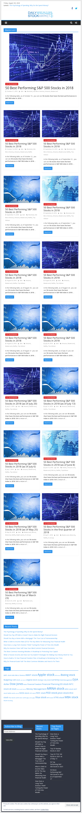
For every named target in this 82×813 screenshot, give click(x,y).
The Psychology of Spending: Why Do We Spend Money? (28, 5)
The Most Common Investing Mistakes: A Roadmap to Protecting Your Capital (31, 651)
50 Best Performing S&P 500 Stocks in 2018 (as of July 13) (59, 402)
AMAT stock (31, 675)
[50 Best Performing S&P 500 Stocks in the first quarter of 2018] (60, 494)
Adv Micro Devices (38, 91)
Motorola (8, 535)
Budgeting (8, 680)
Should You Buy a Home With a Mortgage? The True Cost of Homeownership (30, 638)
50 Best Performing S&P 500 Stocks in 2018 (39, 88)
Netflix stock (15, 693)
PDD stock (51, 692)
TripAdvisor (64, 470)
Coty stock (47, 680)
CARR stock (16, 680)
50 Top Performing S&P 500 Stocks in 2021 (56, 764)
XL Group (28, 535)
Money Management (36, 689)
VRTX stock (50, 698)
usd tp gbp (32, 697)
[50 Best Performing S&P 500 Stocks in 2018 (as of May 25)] (22, 494)
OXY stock (32, 693)
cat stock (23, 680)
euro (25, 684)
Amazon (47, 91)
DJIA (75, 679)
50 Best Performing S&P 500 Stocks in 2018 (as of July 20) (21, 402)
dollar (6, 684)
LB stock (12, 689)
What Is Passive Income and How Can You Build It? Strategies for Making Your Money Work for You (38, 655)
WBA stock (71, 697)
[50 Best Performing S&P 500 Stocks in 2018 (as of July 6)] (22, 431)
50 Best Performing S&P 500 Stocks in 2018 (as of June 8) (59, 463)
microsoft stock (21, 689)
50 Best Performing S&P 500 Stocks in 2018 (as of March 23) (21, 595)
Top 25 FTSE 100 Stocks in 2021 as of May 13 (56, 756)
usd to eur (18, 698)
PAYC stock (40, 693)
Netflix (30, 152)
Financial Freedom (34, 684)
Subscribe (9, 740)
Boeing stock (68, 675)
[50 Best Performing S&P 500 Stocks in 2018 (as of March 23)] (22, 560)
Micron (53, 470)
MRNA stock (55, 688)
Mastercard (54, 91)
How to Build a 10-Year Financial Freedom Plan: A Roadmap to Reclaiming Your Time (33, 658)
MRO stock (69, 689)
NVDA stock (24, 693)
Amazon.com (71, 467)
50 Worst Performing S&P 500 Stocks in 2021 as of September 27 (56, 774)
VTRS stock (59, 697)
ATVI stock (57, 675)
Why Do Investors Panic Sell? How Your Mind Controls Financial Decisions (29, 648)
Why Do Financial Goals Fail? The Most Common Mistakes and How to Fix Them (31, 661)
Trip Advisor (21, 283)
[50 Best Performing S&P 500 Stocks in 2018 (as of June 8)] (60, 431)
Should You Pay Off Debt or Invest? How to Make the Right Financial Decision (30, 635)
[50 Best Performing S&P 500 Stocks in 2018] (41, 35)
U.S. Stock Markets (11, 84)
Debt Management (66, 680)
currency (55, 679)
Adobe (64, 467)
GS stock (64, 684)
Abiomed (29, 91)
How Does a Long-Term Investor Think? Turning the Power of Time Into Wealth (31, 645)
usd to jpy (26, 698)
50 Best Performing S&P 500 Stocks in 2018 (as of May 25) (21, 528)
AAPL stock (8, 675)
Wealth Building (8, 700)
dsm (22, 91)
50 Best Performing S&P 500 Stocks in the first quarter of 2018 (59, 529)
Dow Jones (16, 684)
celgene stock (31, 680)
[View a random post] (76, 22)
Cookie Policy (44, 809)
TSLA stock (12, 698)
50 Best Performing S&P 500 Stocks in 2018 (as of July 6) (21, 465)
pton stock (63, 692)
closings (40, 680)
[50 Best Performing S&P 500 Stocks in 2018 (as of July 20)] (22, 368)
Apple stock (45, 675)
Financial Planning (50, 684)
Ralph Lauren (20, 535)
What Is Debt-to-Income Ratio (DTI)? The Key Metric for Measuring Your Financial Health (34, 642)
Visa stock (40, 697)
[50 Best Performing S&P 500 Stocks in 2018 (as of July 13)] (60, 368)
